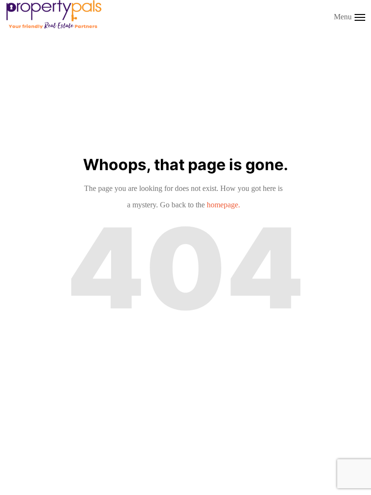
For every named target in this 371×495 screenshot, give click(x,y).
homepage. (223, 205)
